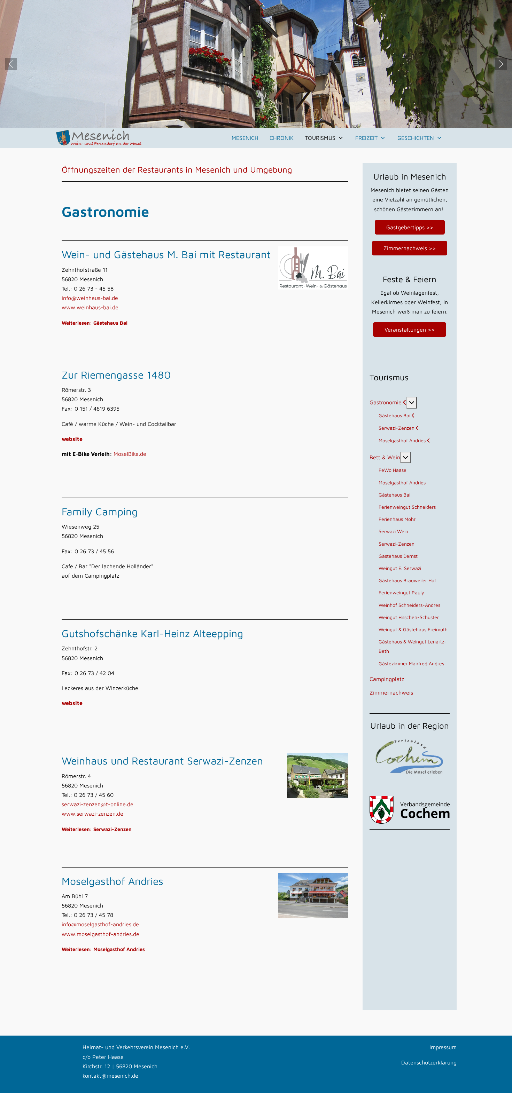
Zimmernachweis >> (409, 248)
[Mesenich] (98, 138)
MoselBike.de (130, 454)
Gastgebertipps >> (409, 227)
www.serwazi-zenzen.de (92, 813)
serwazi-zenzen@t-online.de (97, 804)
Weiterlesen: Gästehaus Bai (94, 323)
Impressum (443, 1047)
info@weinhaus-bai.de (90, 298)
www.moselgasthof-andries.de (100, 934)
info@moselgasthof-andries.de (100, 924)
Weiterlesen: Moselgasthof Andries (103, 949)
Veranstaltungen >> (410, 329)
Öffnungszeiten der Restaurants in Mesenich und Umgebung (177, 169)
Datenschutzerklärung (429, 1062)
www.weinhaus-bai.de (90, 307)
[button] (11, 64)
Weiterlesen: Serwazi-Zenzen (97, 829)
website (72, 439)
